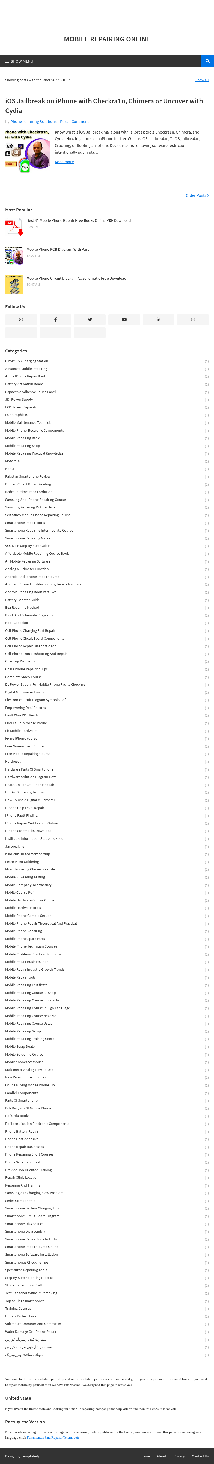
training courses (107, 1308)
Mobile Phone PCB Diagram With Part (58, 249)
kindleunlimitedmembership (107, 853)
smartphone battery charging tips (107, 1208)
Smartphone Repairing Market (107, 538)
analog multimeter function (107, 568)
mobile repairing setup (107, 1031)
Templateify (30, 1456)
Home (145, 1456)
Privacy (179, 1456)
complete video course (107, 676)
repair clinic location (107, 1177)
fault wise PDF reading (107, 715)
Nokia (107, 468)
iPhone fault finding (107, 815)
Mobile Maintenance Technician (107, 422)
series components (107, 1200)
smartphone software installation (107, 1254)
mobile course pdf (107, 892)
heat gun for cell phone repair (107, 784)
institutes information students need (107, 838)
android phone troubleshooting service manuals (107, 584)
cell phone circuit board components (107, 638)
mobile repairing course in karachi (107, 1000)
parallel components (107, 1092)
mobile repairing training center (107, 1038)
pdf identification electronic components (107, 1123)
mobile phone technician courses (107, 946)
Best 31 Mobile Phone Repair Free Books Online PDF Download (79, 220)
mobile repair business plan (107, 961)
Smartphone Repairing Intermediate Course (107, 530)
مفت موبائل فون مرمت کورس (107, 1347)
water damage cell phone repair (107, 1331)
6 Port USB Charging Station (107, 360)
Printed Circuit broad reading (107, 484)
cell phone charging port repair (107, 630)
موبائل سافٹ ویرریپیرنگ (107, 1354)
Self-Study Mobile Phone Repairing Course (107, 515)
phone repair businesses (107, 1146)
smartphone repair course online (107, 1246)
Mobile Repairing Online (107, 38)
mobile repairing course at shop (107, 992)
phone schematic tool (107, 1162)
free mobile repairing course (107, 753)
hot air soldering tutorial (107, 792)
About (162, 1456)
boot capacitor (107, 622)
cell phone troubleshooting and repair (107, 653)
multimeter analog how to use (107, 1069)
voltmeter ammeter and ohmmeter (107, 1323)
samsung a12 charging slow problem (107, 1192)
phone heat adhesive (107, 1139)
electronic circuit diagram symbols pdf (107, 699)
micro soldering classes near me (107, 869)
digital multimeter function (107, 692)
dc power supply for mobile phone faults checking (107, 684)
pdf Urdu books (107, 1115)
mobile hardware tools (107, 907)
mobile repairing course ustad (107, 1023)
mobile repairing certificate (107, 984)
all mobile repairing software (107, 561)
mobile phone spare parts (107, 938)
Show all (202, 80)
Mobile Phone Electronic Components (107, 430)
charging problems (107, 661)
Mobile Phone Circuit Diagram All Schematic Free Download (76, 278)
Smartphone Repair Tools (107, 522)
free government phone (107, 746)
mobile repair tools (107, 977)
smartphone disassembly (107, 1231)
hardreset (107, 761)
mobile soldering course (107, 1054)
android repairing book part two (107, 592)
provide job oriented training (107, 1170)
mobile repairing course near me (107, 1015)
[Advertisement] (107, 14)
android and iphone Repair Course (107, 576)
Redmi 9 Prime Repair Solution (107, 491)
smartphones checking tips (107, 1262)
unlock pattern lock (107, 1316)
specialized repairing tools (107, 1269)
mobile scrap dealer (107, 1046)
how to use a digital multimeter (107, 800)
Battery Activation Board (107, 384)
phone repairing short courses (107, 1154)
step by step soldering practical (107, 1277)
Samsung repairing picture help (107, 507)
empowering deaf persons (107, 707)
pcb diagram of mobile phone (107, 1108)
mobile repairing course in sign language (107, 1008)
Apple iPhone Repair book (107, 376)
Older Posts (196, 195)
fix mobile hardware (107, 730)
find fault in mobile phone (107, 723)
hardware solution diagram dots (107, 776)
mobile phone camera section (107, 915)
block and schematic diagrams (107, 615)
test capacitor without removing (107, 1293)
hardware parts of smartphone (107, 769)
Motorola (107, 461)
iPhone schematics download (107, 830)
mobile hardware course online (107, 900)
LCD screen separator (107, 407)
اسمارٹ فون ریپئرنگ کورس (107, 1339)
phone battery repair (107, 1131)
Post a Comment (74, 121)
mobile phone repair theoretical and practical (107, 923)
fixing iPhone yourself (107, 738)
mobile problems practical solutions (107, 954)
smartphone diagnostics (107, 1223)
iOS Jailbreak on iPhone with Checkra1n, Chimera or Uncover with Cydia (104, 105)
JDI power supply (107, 399)
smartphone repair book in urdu (107, 1239)
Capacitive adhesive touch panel (107, 391)
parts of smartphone (107, 1100)
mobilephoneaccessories (107, 1061)
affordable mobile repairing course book (107, 553)
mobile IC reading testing (107, 877)
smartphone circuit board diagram (107, 1216)
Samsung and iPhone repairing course (107, 499)
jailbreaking (107, 846)
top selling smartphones (107, 1300)
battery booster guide (107, 599)
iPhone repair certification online (107, 823)
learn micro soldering (107, 861)
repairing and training (107, 1185)
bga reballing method (107, 607)
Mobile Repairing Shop (107, 445)
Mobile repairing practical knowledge (107, 453)
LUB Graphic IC (107, 414)
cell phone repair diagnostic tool (107, 645)
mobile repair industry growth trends (107, 969)
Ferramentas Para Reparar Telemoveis (53, 1438)
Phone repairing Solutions (33, 121)
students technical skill (107, 1285)
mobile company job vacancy (107, 884)
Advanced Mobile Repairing (107, 368)
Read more (64, 161)
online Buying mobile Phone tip (107, 1085)
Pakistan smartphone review (107, 476)
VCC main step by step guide (107, 545)
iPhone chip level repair (107, 807)
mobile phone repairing (107, 931)
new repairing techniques (107, 1077)
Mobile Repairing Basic (107, 438)
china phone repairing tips (107, 669)
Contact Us (200, 1456)
